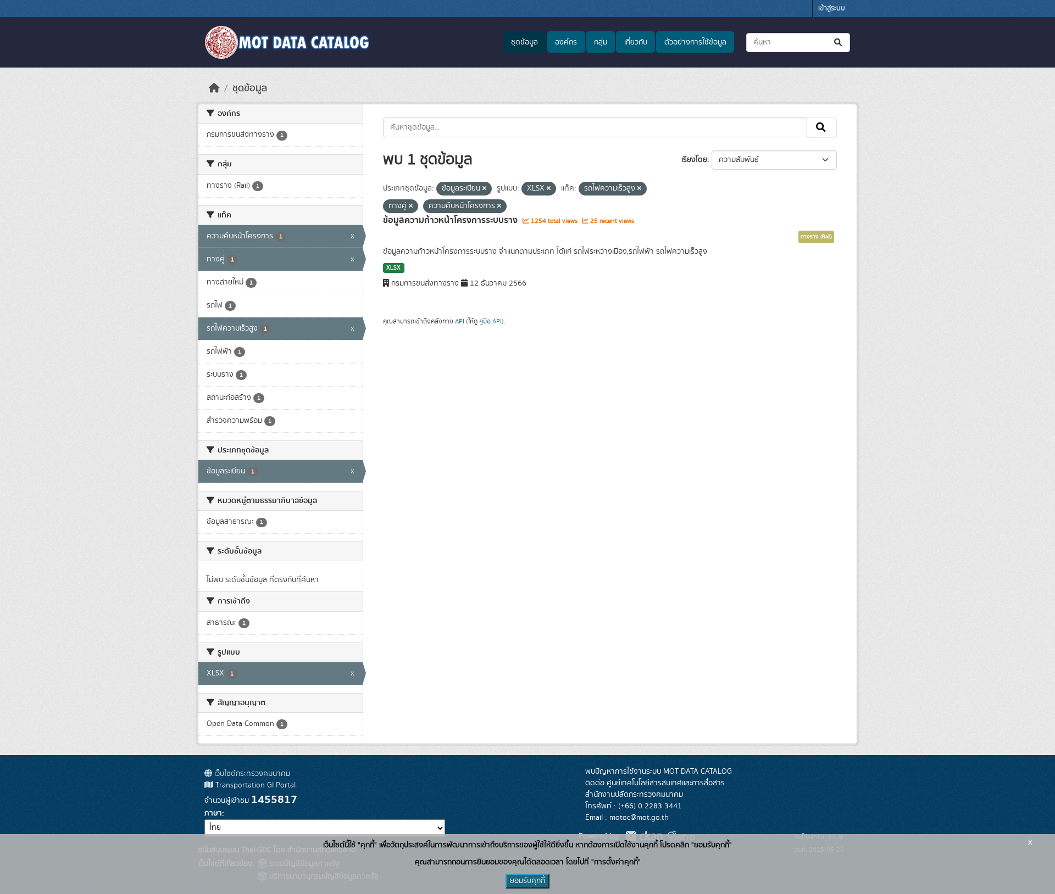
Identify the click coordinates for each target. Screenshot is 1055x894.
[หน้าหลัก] (214, 88)
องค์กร (566, 42)
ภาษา (213, 813)
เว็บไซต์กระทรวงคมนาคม (251, 773)
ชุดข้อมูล (524, 42)
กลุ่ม (600, 42)
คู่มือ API (490, 321)
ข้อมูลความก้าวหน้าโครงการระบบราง (451, 220)
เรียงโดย (694, 159)
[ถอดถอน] (484, 189)
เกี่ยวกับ (635, 42)
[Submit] (839, 42)
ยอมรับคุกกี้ (527, 880)
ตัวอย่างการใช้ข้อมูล (695, 42)
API (459, 321)
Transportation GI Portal (254, 785)
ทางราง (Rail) (816, 237)
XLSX (393, 268)
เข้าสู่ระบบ (831, 8)
